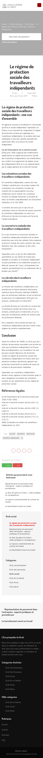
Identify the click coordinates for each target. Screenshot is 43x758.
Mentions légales (21, 751)
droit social (31, 434)
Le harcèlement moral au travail (18, 506)
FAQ (3, 740)
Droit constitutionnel (17, 565)
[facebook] (19, 450)
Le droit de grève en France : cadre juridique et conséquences (23, 494)
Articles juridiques (16, 24)
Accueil (5, 724)
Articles (5, 730)
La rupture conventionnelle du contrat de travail (22, 500)
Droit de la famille (16, 578)
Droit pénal (13, 587)
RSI (22, 438)
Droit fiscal (13, 582)
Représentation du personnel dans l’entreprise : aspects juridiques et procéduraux (19, 486)
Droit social (30, 24)
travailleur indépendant (11, 438)
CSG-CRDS (12, 434)
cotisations (21, 434)
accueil (4, 24)
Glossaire (5, 735)
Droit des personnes (17, 569)
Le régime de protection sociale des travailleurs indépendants (22, 524)
